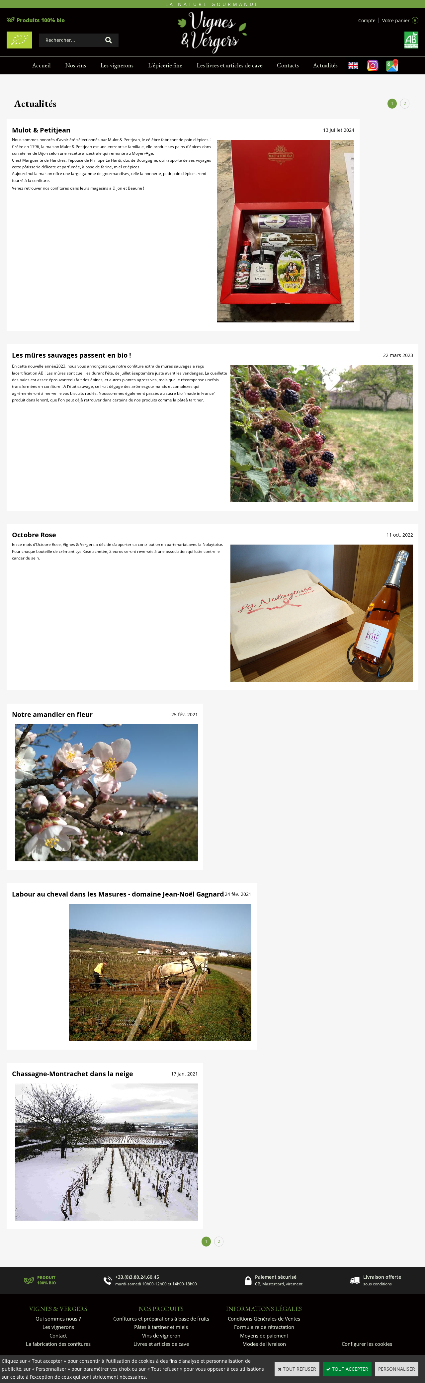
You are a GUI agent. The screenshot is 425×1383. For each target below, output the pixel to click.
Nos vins (75, 65)
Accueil (41, 65)
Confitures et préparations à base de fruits (161, 1318)
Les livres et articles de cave (230, 65)
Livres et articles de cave (161, 1343)
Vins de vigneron (161, 1335)
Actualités (325, 65)
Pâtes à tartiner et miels (161, 1327)
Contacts (288, 65)
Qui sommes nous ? (58, 1318)
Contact (58, 1335)
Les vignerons (116, 65)
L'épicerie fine (165, 65)
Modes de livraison (264, 1343)
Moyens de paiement (264, 1335)
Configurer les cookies (367, 1343)
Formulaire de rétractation (264, 1327)
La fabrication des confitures (58, 1343)
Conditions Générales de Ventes (264, 1318)
